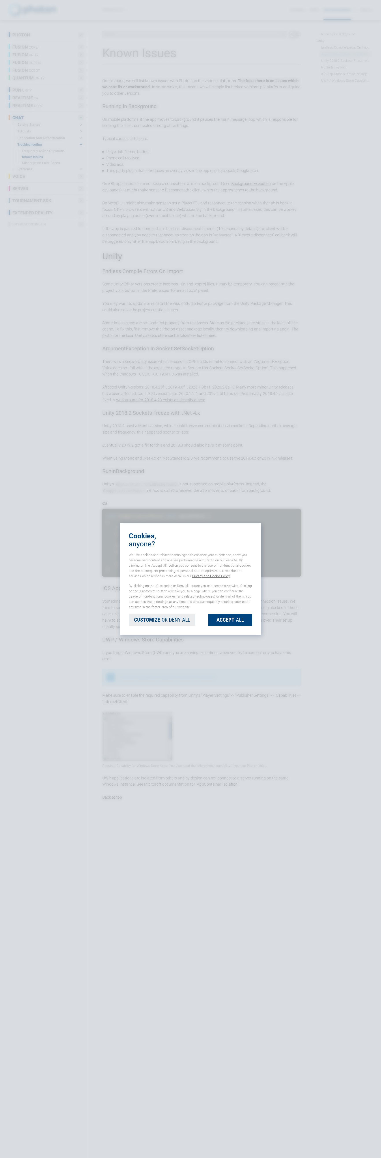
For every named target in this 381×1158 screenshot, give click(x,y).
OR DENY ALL (162, 620)
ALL (230, 620)
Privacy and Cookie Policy (211, 576)
